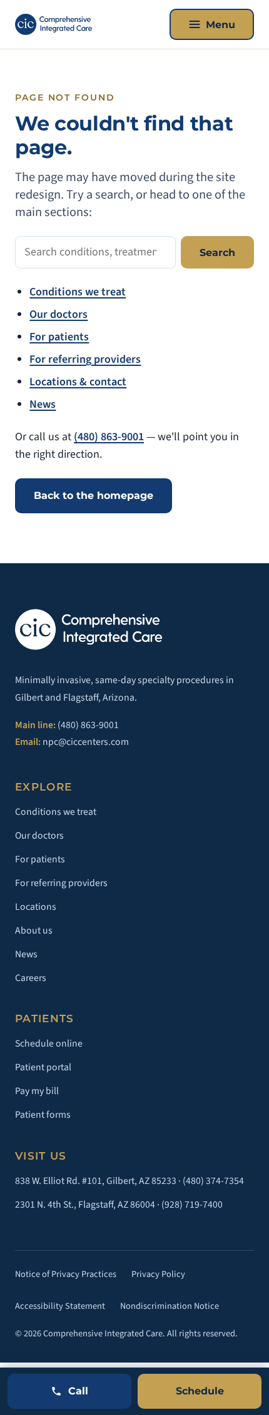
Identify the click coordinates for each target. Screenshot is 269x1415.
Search (217, 253)
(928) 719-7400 (192, 1204)
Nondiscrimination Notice (169, 1306)
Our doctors (58, 314)
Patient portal (43, 1067)
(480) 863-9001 (109, 437)
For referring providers (85, 359)
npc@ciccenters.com (86, 742)
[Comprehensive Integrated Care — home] (53, 24)
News (42, 404)
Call (78, 1391)
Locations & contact (77, 382)
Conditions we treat (77, 292)
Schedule (200, 1391)
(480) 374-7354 (213, 1181)
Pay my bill (37, 1091)
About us (34, 930)
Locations (35, 907)
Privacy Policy (158, 1274)
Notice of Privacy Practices (65, 1274)
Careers (30, 978)
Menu (220, 25)
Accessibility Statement (60, 1306)
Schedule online (49, 1043)
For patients (59, 337)
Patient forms (43, 1115)
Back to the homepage (93, 495)
